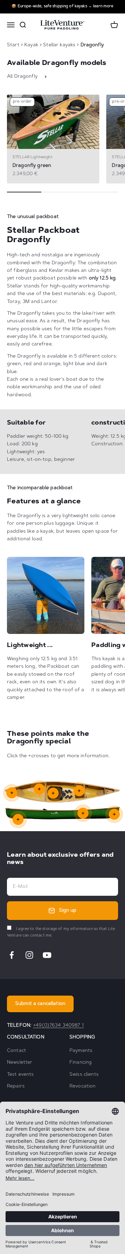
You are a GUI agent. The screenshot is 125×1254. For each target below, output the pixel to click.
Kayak (32, 45)
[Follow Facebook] (11, 955)
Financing (80, 1062)
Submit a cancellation (40, 1003)
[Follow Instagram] (29, 955)
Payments (80, 1050)
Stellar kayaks (60, 45)
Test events (20, 1074)
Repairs (16, 1086)
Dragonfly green (31, 165)
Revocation (82, 1086)
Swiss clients (84, 1074)
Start (13, 45)
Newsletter (19, 1062)
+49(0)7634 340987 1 (58, 1025)
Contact (16, 1050)
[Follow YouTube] (47, 955)
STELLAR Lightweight (32, 157)
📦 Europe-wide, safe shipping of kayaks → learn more (62, 6)
